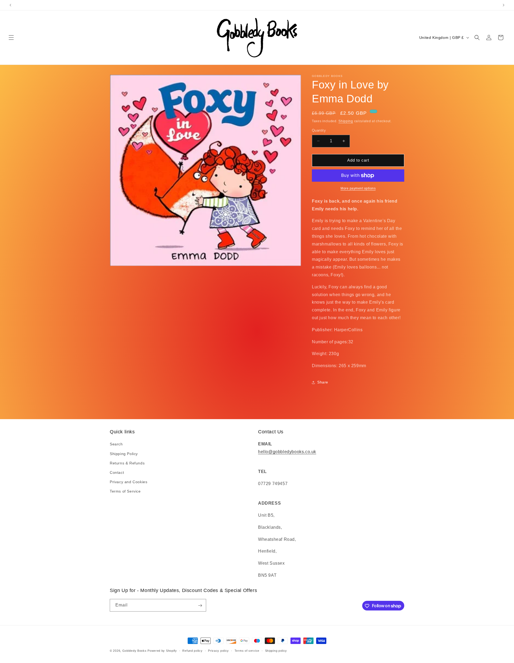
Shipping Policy (124, 454)
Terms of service (247, 650)
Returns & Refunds (127, 463)
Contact (117, 472)
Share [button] (322, 382)
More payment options (358, 188)
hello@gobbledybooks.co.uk (287, 452)
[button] (11, 37)
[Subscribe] (200, 605)
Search (116, 444)
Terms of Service (125, 491)
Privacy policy (218, 650)
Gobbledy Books (134, 650)
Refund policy (192, 650)
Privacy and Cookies (128, 482)
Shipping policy (276, 650)
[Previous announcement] (10, 5)
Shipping (345, 121)
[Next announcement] (503, 5)
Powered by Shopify (162, 650)
